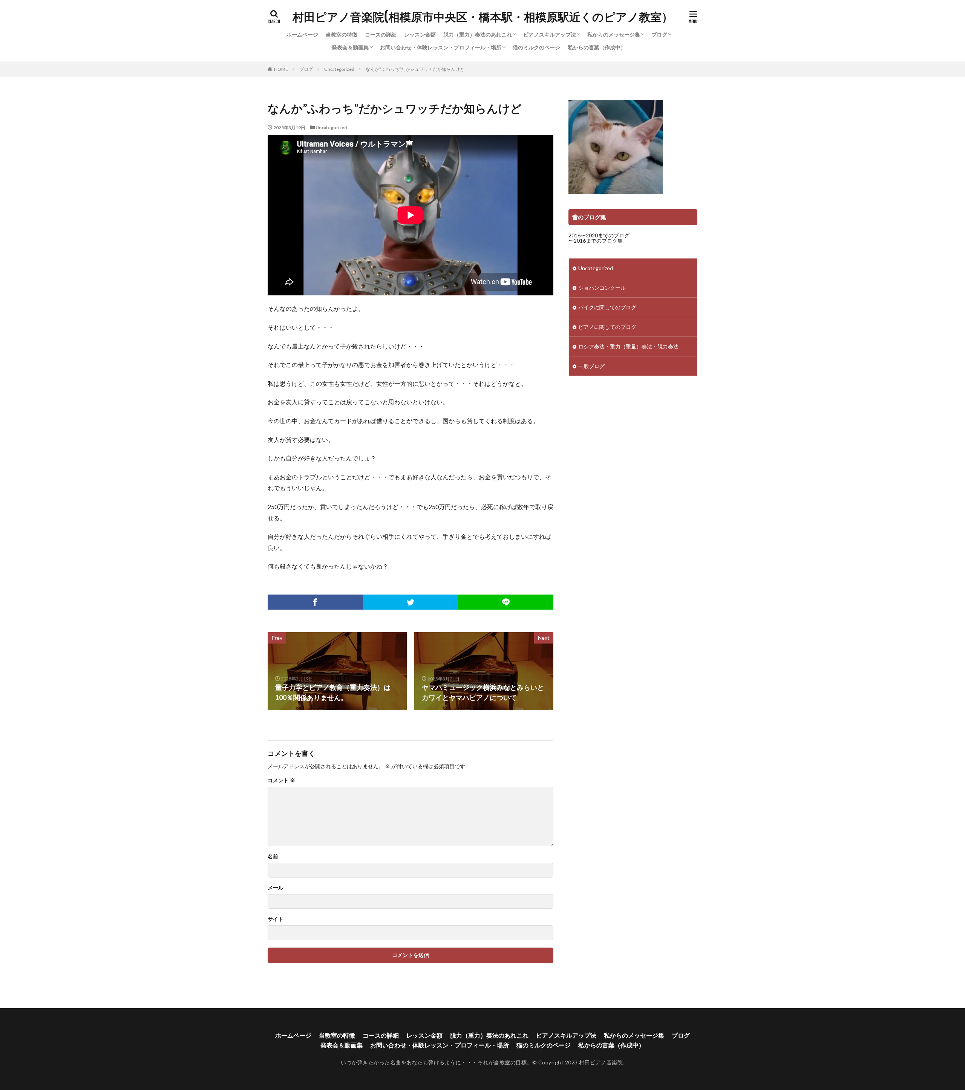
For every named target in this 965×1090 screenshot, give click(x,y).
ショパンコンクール (602, 287)
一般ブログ (591, 366)
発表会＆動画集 (350, 47)
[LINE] (505, 602)
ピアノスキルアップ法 (549, 34)
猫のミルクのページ (536, 47)
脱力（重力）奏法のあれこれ (477, 34)
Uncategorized (339, 69)
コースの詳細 (381, 34)
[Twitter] (410, 602)
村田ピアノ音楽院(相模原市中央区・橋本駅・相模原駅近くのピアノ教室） (483, 17)
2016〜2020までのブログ (599, 235)
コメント (281, 780)
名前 (273, 856)
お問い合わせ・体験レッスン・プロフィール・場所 (440, 47)
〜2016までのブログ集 (595, 240)
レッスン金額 (420, 34)
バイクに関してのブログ (607, 307)
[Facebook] (315, 602)
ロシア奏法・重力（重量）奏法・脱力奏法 (628, 346)
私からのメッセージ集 (613, 34)
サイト (275, 919)
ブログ (659, 34)
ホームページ (302, 34)
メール (275, 887)
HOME (281, 69)
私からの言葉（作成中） (597, 47)
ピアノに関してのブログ (607, 327)
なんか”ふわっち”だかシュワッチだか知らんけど (415, 69)
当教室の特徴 (341, 34)
